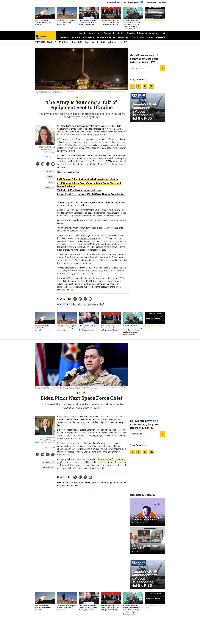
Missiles (63, 42)
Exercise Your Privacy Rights (156, 2)
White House (99, 42)
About (82, 33)
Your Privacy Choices (130, 2)
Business (88, 37)
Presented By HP (137, 551)
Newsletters (94, 33)
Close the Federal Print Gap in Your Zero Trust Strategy (146, 518)
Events (160, 37)
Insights (119, 33)
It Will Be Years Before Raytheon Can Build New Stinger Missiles (87, 179)
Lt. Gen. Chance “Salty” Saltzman (101, 416)
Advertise (131, 33)
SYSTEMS (139, 37)
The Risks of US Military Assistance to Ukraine (79, 190)
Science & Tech (106, 37)
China (124, 42)
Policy (76, 37)
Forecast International (149, 33)
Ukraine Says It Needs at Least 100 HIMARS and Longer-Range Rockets (91, 194)
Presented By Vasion (139, 523)
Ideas (150, 37)
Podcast (108, 33)
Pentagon (76, 42)
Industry (51, 42)
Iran (87, 42)
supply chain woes (88, 238)
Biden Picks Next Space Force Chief (87, 304)
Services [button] (123, 37)
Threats (64, 37)
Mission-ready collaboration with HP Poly (145, 546)
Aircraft (113, 42)
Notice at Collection (113, 2)
